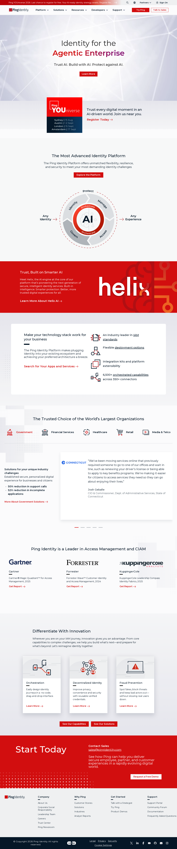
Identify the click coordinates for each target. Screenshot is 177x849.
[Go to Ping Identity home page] (19, 10)
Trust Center (44, 823)
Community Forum (157, 807)
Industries (79, 811)
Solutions (79, 807)
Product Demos (119, 811)
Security (112, 841)
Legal (93, 841)
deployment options (129, 347)
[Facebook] (143, 843)
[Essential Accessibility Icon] (71, 843)
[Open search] (127, 2)
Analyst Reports (82, 816)
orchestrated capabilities (131, 374)
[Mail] (161, 843)
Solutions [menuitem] (58, 10)
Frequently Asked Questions (161, 816)
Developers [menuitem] (98, 10)
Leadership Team (46, 814)
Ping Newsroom (46, 827)
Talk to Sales (159, 10)
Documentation (155, 811)
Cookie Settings (103, 845)
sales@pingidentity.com (104, 749)
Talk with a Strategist (121, 803)
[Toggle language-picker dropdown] (134, 2)
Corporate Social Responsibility (46, 808)
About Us (42, 803)
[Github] (155, 843)
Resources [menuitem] (78, 10)
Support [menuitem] (117, 10)
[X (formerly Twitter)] (131, 843)
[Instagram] (167, 843)
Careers (42, 818)
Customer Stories (83, 803)
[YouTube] (149, 843)
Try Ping (140, 10)
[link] (88, 74)
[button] (76, 527)
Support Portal (154, 803)
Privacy (102, 841)
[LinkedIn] (137, 843)
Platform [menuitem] (41, 10)
